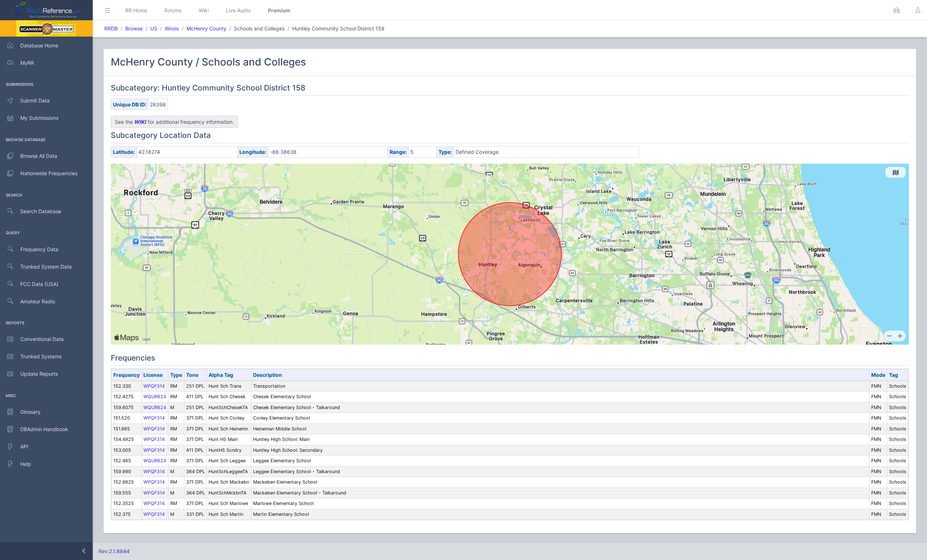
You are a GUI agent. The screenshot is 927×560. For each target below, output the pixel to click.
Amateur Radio (37, 301)
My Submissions (39, 118)
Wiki (204, 10)
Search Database (40, 211)
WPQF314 (154, 386)
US (153, 28)
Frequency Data (39, 249)
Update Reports (39, 374)
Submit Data (35, 100)
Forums (172, 10)
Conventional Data (42, 339)
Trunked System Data (46, 267)
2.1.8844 (119, 551)
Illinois (172, 28)
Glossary (30, 412)
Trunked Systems (41, 356)
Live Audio (238, 10)
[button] (896, 10)
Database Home (39, 45)
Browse (134, 28)
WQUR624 (154, 396)
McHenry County (206, 28)
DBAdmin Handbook (44, 429)
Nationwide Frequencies (48, 173)
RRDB (111, 28)
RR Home (136, 10)
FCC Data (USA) (39, 284)
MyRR (27, 63)
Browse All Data (38, 156)
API (24, 446)
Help (25, 464)
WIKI (140, 122)
